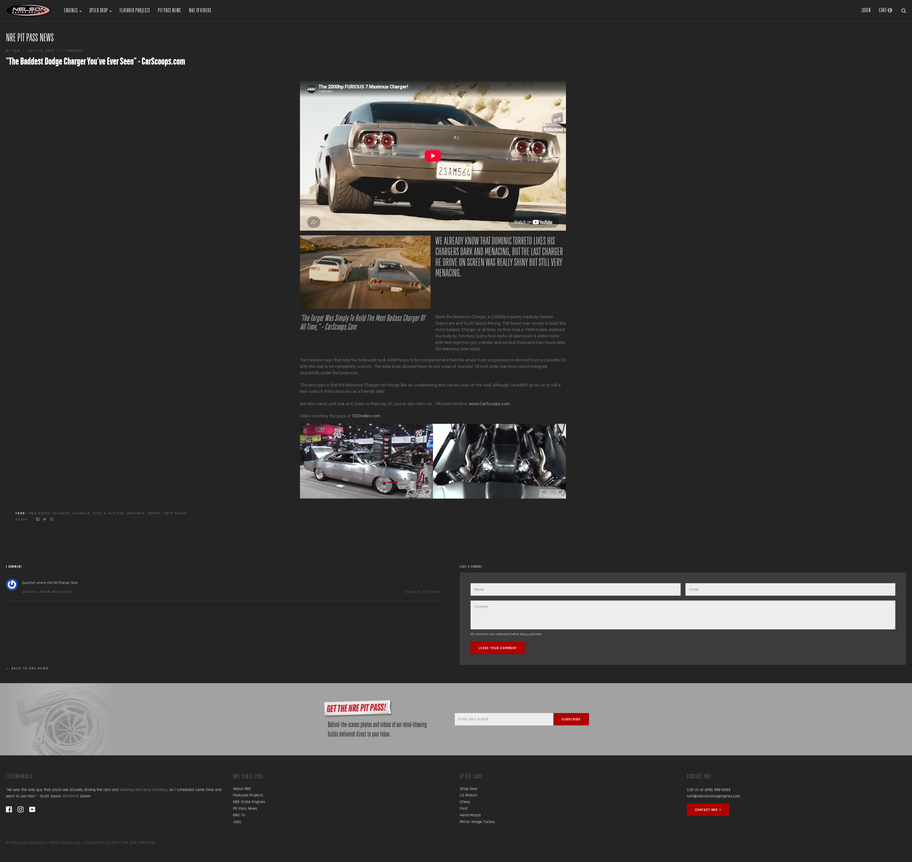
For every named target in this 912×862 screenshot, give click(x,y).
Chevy (465, 802)
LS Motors (468, 795)
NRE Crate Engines (249, 802)
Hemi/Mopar (470, 815)
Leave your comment (498, 648)
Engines (71, 10)
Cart (885, 10)
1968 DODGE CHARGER (49, 513)
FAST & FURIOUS (108, 513)
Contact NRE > (708, 809)
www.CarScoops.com (489, 403)
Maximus (136, 513)
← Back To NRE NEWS (27, 668)
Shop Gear (469, 788)
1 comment (72, 51)
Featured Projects (135, 10)
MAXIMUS (70, 796)
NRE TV (239, 815)
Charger (81, 513)
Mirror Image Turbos (477, 821)
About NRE (242, 788)
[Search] (903, 10)
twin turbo (175, 513)
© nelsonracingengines (26, 842)
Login (866, 10)
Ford (463, 808)
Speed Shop (99, 10)
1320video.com (365, 415)
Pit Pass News (169, 10)
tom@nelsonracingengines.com (713, 796)
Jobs (237, 821)
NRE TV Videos (200, 10)
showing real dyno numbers (143, 789)
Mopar (154, 513)
